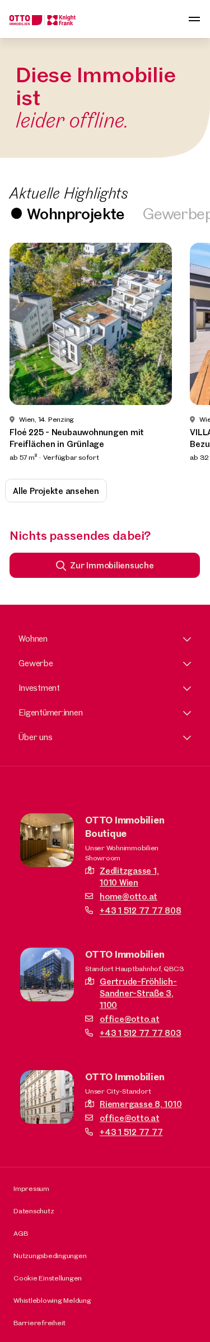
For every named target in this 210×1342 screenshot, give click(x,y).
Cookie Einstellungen (47, 1277)
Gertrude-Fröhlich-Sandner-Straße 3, (138, 993)
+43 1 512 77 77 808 (140, 910)
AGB (20, 1232)
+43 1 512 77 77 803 (140, 1033)
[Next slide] (186, 353)
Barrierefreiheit (39, 1322)
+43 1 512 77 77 (131, 1132)
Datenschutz (33, 1210)
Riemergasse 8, (140, 1104)
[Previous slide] (23, 353)
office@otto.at (130, 1019)
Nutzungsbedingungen (49, 1255)
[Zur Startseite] (42, 19)
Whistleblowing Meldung (52, 1300)
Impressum (31, 1188)
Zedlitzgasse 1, (129, 876)
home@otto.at (128, 896)
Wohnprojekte (76, 213)
